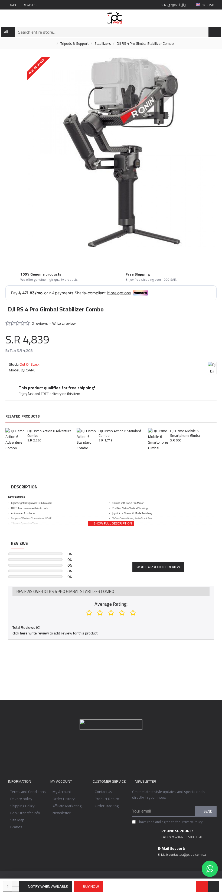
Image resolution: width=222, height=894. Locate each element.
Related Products (22, 416)
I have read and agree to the (170, 822)
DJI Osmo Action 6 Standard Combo (120, 433)
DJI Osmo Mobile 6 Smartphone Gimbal (185, 433)
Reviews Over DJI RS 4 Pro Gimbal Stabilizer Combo (65, 591)
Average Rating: (111, 604)
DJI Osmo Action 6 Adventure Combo (49, 433)
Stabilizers (102, 43)
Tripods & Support (74, 43)
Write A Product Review (158, 566)
